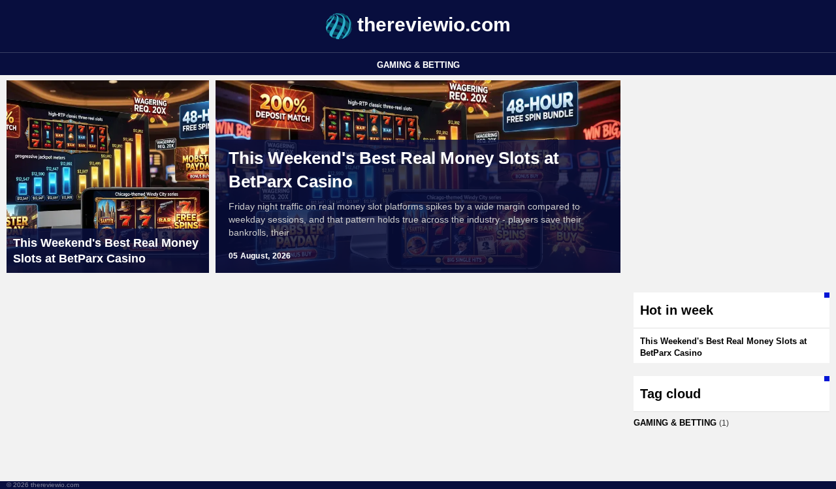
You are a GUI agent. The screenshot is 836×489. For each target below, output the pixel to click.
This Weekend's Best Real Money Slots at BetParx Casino (394, 169)
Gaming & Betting (418, 65)
